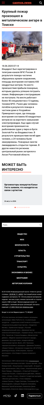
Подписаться (35, 395)
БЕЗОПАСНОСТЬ (22, 245)
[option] (22, 190)
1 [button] (15, 207)
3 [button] (19, 207)
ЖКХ (22, 239)
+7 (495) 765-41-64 (15, 307)
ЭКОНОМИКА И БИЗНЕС (22, 272)
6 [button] (25, 207)
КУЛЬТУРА (22, 267)
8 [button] (28, 207)
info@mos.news (27, 307)
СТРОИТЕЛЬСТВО (22, 256)
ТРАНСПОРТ (22, 261)
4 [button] (21, 207)
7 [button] (27, 207)
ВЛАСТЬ (22, 250)
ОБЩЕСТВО (22, 234)
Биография (22, 278)
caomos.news (22, 3)
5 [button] (23, 207)
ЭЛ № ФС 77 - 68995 (16, 294)
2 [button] (17, 207)
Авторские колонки (22, 283)
